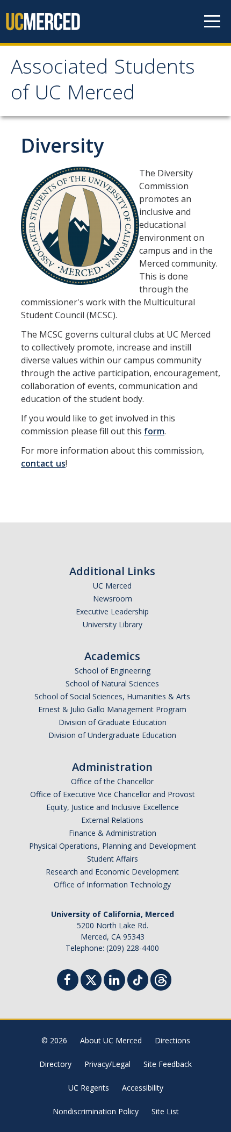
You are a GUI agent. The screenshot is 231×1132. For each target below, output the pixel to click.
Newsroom (112, 598)
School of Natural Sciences (112, 683)
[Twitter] (91, 978)
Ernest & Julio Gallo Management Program (112, 709)
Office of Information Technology (112, 884)
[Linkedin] (114, 981)
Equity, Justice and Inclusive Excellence (112, 807)
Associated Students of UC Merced (103, 82)
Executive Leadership (112, 611)
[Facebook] (67, 981)
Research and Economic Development (112, 871)
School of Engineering (112, 670)
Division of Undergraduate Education (112, 735)
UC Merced (112, 586)
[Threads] (161, 978)
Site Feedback (167, 1064)
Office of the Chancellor (112, 781)
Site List (165, 1111)
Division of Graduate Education (113, 722)
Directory (55, 1064)
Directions (172, 1040)
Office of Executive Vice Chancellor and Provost (112, 794)
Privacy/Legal (107, 1064)
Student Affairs (112, 859)
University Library (112, 624)
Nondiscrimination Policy (96, 1111)
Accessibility (142, 1088)
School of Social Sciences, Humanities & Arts (112, 696)
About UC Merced (111, 1040)
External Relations (112, 820)
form (154, 431)
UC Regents (88, 1088)
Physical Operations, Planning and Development (112, 846)
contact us (43, 463)
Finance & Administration (112, 833)
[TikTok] (138, 978)
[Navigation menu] (212, 21)
